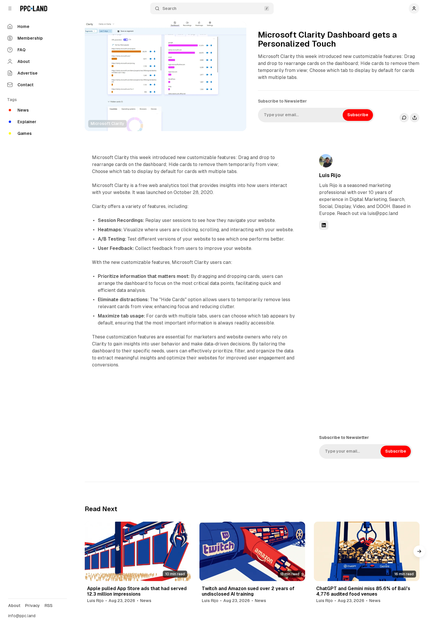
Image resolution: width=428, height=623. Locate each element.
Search (169, 8)
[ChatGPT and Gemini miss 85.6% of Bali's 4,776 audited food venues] (367, 551)
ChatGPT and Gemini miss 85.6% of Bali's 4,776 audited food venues (363, 591)
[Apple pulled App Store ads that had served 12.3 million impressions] (137, 551)
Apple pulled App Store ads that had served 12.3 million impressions (137, 591)
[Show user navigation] (414, 8)
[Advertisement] (362, 331)
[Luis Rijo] (326, 160)
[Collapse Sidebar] (10, 8)
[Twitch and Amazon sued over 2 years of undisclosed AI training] (252, 551)
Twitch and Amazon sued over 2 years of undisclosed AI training (248, 591)
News (145, 600)
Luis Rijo (330, 175)
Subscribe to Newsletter (282, 101)
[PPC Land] (33, 8)
